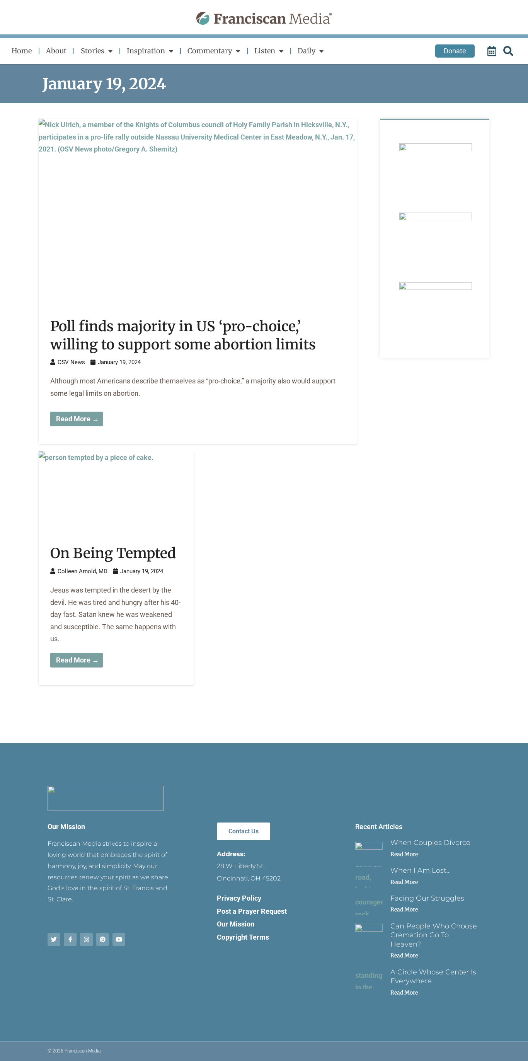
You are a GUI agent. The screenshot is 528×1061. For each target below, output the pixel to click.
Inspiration (146, 50)
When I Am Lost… (420, 870)
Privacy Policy (239, 898)
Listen (264, 50)
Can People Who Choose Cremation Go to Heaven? (433, 935)
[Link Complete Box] (198, 281)
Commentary (209, 50)
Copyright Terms (243, 937)
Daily (306, 50)
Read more (404, 854)
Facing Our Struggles (427, 898)
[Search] (509, 51)
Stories (92, 50)
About (56, 50)
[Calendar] (492, 51)
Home (22, 50)
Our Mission (66, 827)
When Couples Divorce (430, 842)
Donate (455, 51)
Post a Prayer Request (252, 911)
